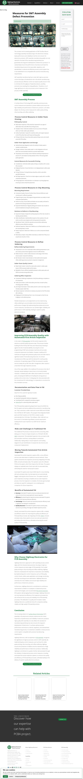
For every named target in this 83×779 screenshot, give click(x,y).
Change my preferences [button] (20, 776)
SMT (27, 763)
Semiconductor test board (48, 763)
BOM (42, 516)
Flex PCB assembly (65, 749)
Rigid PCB (27, 758)
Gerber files (18, 402)
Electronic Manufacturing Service (67, 763)
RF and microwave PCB (48, 760)
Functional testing (65, 760)
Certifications (28, 751)
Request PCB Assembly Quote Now (32, 94)
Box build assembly (65, 755)
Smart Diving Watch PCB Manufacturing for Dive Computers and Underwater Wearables (40, 696)
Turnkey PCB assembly (66, 751)
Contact (58, 3)
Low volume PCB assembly (66, 753)
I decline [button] (11, 776)
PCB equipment (28, 765)
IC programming (65, 758)
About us (27, 749)
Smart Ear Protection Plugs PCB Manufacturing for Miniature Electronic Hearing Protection (59, 696)
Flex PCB (27, 760)
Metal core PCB (46, 755)
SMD (15, 436)
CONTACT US (62, 719)
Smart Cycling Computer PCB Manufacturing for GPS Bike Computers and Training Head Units (23, 696)
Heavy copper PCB (47, 761)
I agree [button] (5, 776)
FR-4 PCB (45, 749)
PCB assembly (26, 341)
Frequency (46, 758)
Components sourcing (66, 761)
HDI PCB (45, 756)
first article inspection (42, 591)
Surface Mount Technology (36, 614)
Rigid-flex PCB (28, 762)
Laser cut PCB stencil (65, 756)
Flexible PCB (46, 751)
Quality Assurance (29, 753)
